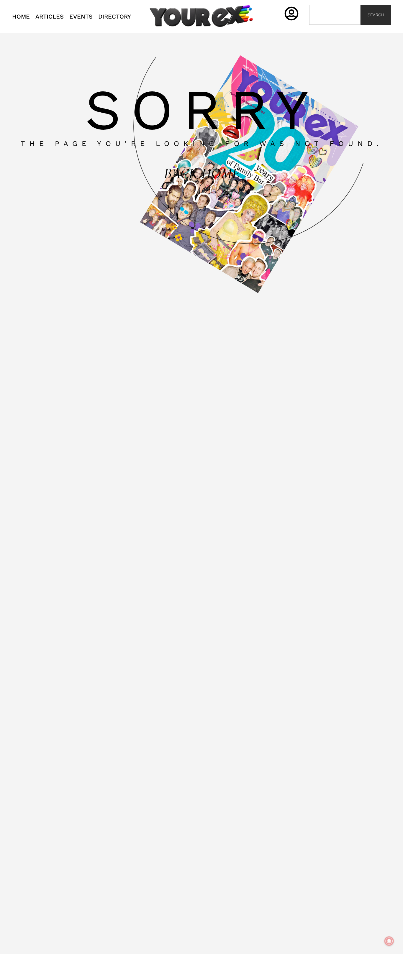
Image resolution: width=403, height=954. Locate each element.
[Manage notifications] (389, 941)
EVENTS (81, 16)
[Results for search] (335, 28)
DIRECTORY (114, 16)
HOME (21, 16)
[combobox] (335, 15)
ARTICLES (49, 16)
